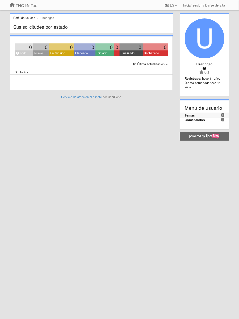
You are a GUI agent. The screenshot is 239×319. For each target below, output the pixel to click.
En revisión (57, 53)
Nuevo (38, 53)
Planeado (81, 53)
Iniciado (102, 53)
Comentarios (195, 119)
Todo (22, 53)
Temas (190, 115)
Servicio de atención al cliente (82, 97)
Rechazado (151, 53)
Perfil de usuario (24, 17)
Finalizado (127, 53)
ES (172, 5)
